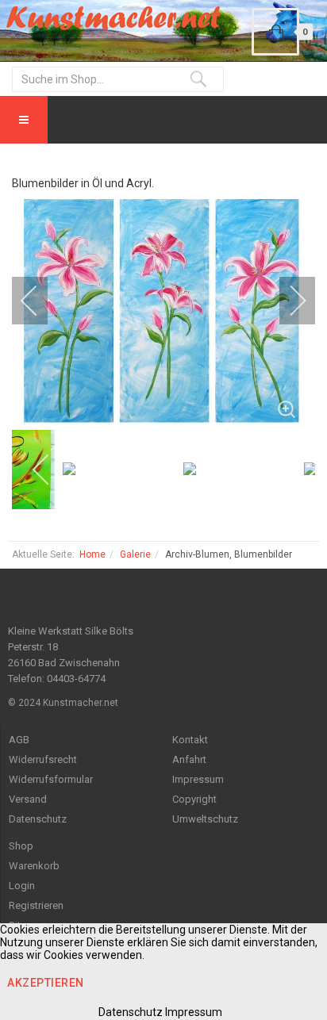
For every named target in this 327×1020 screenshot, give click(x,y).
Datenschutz (38, 819)
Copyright (194, 799)
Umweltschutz (205, 819)
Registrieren (36, 905)
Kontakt (190, 740)
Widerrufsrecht (43, 759)
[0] (275, 32)
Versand (28, 799)
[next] (287, 300)
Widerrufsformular (51, 779)
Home (92, 554)
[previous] (39, 300)
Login (22, 886)
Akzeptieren (45, 982)
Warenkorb (34, 866)
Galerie (135, 554)
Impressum (198, 779)
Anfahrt (189, 759)
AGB (19, 740)
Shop (21, 846)
